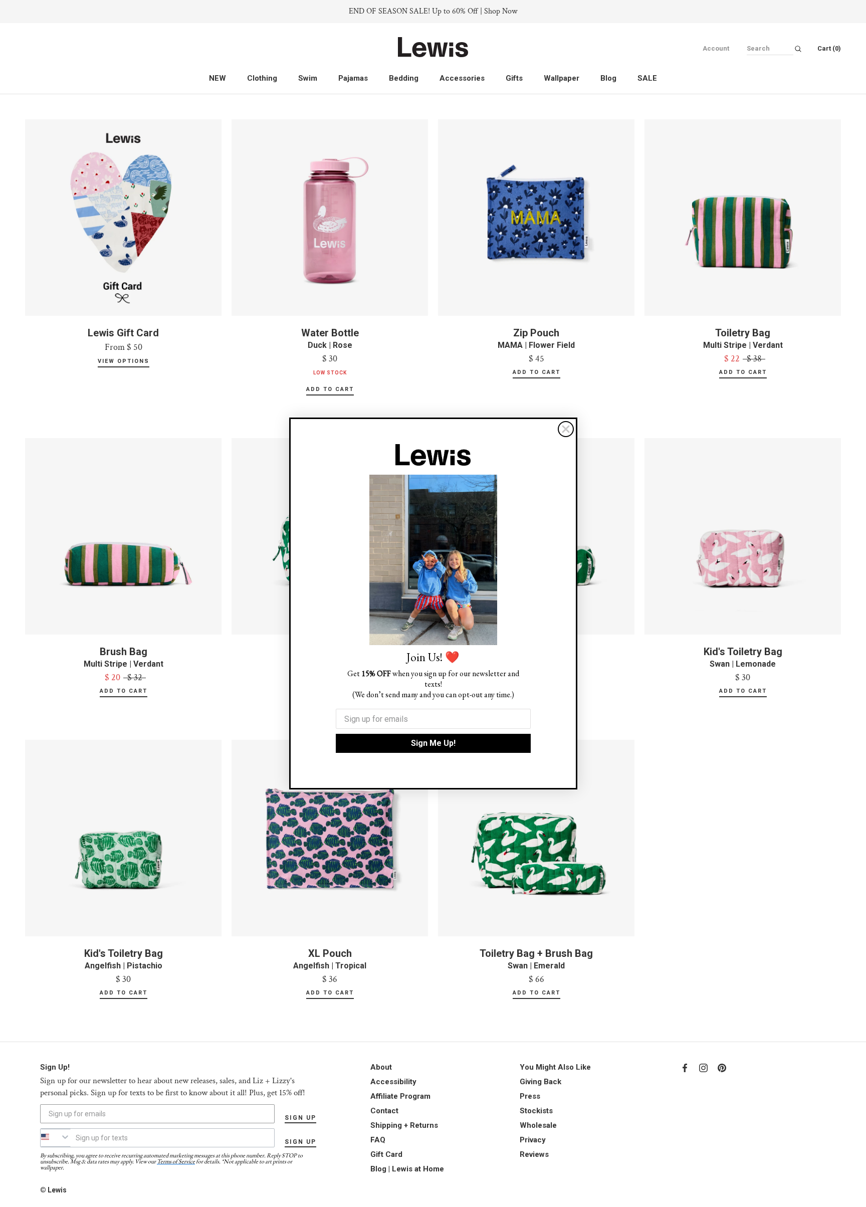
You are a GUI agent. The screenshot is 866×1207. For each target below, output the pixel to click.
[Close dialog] (565, 429)
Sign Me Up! (433, 743)
